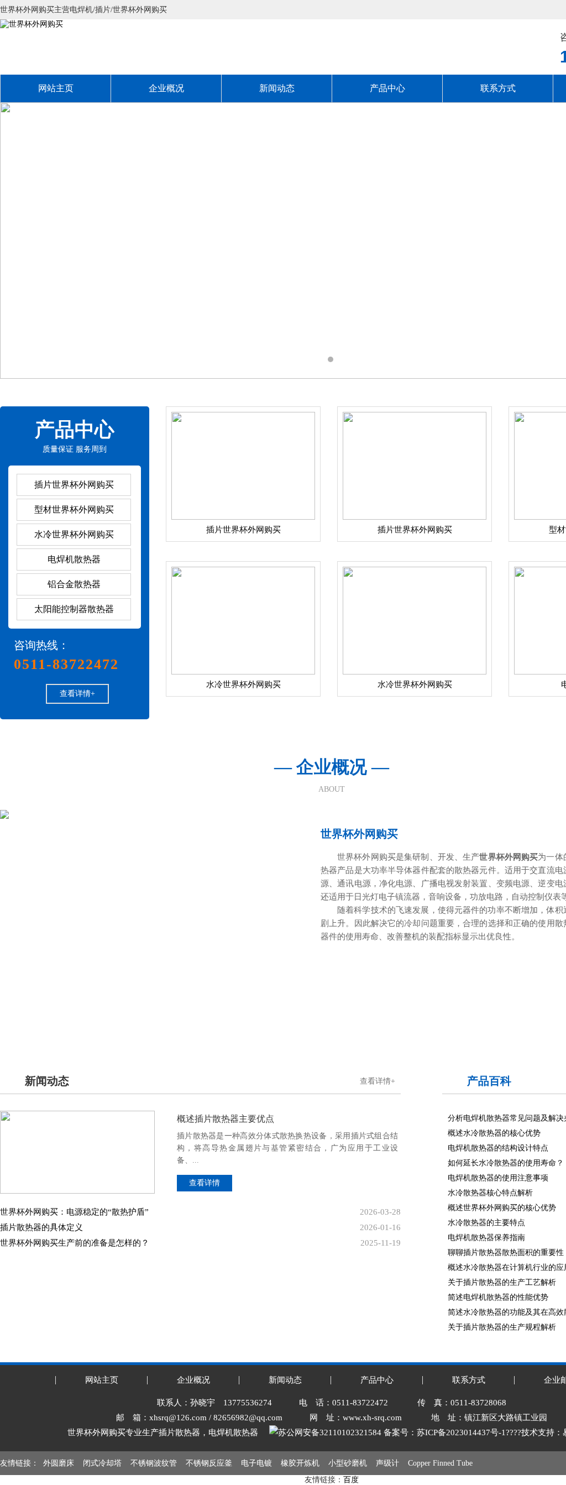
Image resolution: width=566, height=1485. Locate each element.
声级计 (387, 1463)
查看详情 (204, 1183)
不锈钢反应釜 (209, 1463)
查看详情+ (77, 693)
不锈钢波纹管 (153, 1463)
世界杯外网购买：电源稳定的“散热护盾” (74, 1211)
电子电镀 (256, 1463)
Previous (19, 240)
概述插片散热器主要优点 (225, 1118)
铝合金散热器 (74, 584)
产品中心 (387, 88)
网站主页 (56, 88)
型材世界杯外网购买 (74, 509)
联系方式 (498, 88)
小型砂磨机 (347, 1463)
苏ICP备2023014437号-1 (461, 1432)
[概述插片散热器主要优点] (77, 1115)
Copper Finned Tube (440, 1463)
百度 (351, 1480)
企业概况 (166, 88)
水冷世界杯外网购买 (74, 534)
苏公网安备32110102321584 (329, 1432)
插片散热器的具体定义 (41, 1227)
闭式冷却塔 (102, 1463)
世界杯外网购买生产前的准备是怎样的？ (74, 1242)
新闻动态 (277, 88)
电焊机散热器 (74, 559)
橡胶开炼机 (300, 1463)
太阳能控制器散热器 (74, 609)
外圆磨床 (58, 1463)
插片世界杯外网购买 (74, 484)
